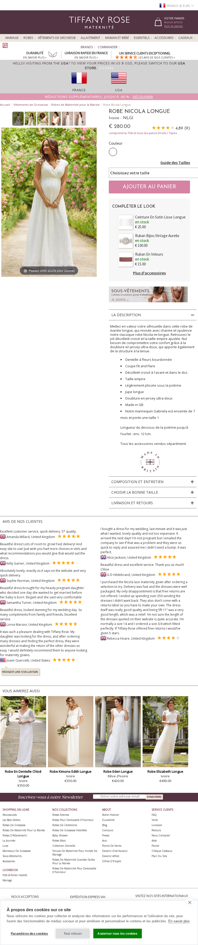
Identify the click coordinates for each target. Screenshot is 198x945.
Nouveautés (10, 815)
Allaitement (90, 37)
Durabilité (108, 820)
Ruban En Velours (149, 254)
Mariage (12, 37)
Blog (104, 825)
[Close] (106, 68)
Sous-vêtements (12, 856)
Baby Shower (60, 835)
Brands (87, 47)
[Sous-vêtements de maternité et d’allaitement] (148, 304)
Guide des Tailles (175, 162)
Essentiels (142, 37)
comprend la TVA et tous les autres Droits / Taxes (143, 133)
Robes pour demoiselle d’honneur (73, 820)
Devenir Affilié (110, 856)
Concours (107, 830)
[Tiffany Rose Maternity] (76, 32)
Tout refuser (73, 933)
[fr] (79, 85)
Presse (105, 835)
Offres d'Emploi (111, 861)
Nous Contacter (161, 835)
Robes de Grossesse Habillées (69, 830)
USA (118, 90)
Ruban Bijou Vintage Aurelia (157, 235)
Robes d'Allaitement (15, 835)
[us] (119, 85)
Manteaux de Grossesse (17, 851)
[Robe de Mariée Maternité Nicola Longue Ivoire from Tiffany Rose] (18, 119)
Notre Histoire (110, 815)
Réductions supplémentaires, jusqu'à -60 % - (99, 96)
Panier (155, 846)
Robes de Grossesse (14, 825)
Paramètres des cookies (29, 933)
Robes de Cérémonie (64, 825)
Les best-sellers (11, 820)
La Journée (9, 840)
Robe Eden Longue (118, 771)
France (79, 90)
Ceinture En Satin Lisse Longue (160, 217)
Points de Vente (111, 846)
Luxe (5, 846)
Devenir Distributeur (115, 851)
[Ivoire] (113, 152)
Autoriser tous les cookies (117, 933)
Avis (104, 840)
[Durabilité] (52, 55)
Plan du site (159, 856)
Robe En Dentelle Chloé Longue (23, 773)
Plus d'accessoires (149, 272)
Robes (28, 37)
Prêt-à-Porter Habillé (15, 875)
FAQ (154, 815)
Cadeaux (185, 37)
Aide (154, 840)
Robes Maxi (59, 840)
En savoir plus (179, 921)
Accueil (5, 105)
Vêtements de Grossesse (57, 37)
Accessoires (164, 37)
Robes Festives (60, 815)
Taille (155, 820)
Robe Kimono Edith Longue (71, 771)
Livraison (157, 825)
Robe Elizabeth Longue (165, 771)
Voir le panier (173, 26)
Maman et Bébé (117, 37)
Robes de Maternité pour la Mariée (75, 105)
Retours (156, 830)
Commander (108, 47)
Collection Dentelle (63, 846)
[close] (189, 902)
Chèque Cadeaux (162, 851)
